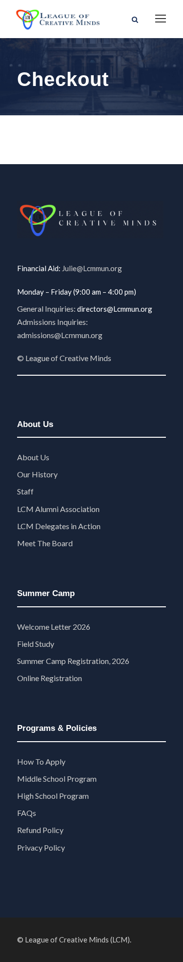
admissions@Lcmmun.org (59, 335)
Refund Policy (40, 829)
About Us (33, 457)
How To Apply (41, 761)
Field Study (35, 643)
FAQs (26, 812)
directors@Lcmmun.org (114, 308)
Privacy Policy (41, 847)
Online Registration (49, 678)
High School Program (53, 795)
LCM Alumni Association (58, 508)
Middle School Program (57, 778)
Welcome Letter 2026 (53, 626)
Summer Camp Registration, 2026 (73, 660)
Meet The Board (45, 543)
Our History (37, 474)
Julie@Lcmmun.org (92, 268)
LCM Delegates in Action (59, 526)
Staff (25, 491)
